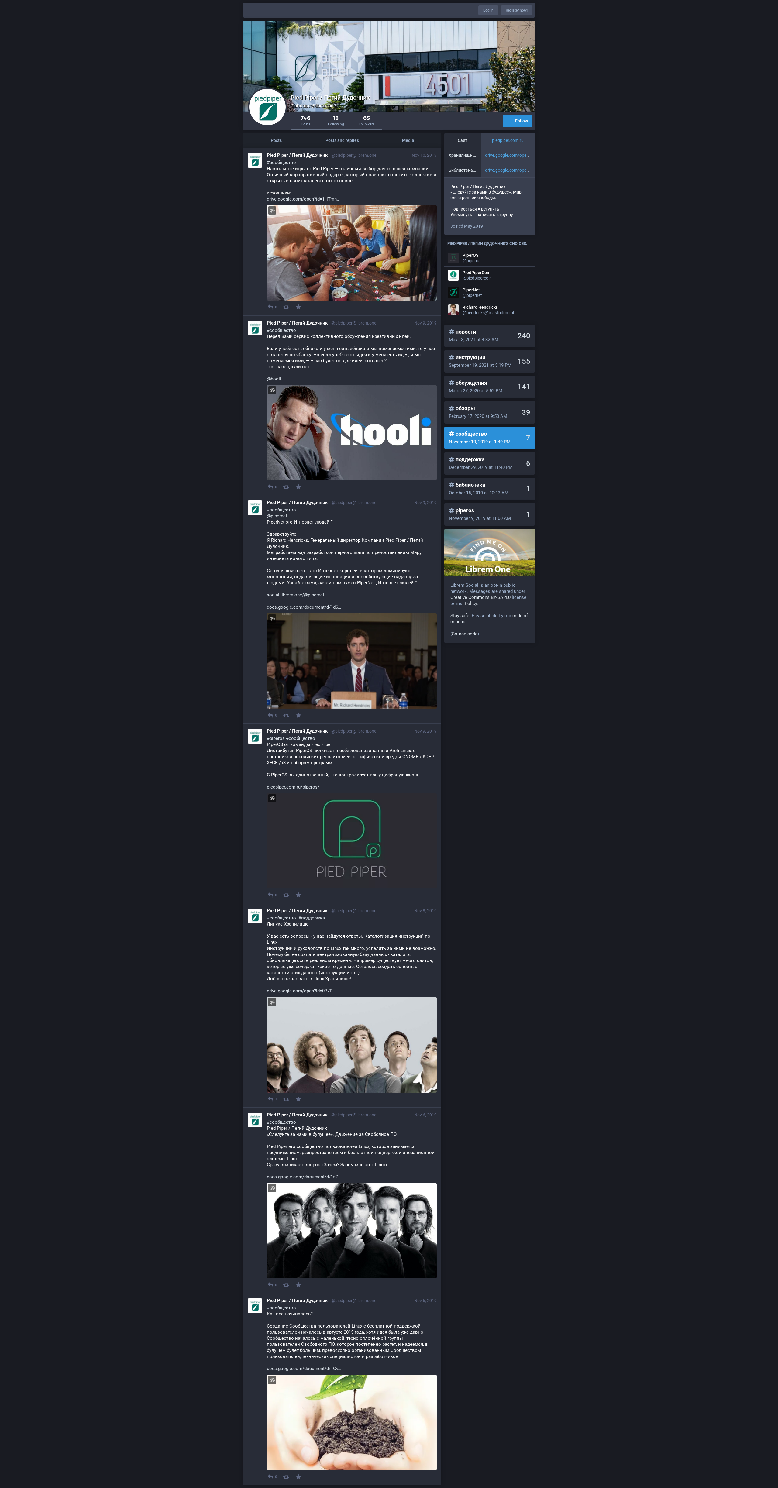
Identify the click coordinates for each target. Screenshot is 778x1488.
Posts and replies (342, 140)
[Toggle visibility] (272, 210)
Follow (521, 121)
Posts (276, 140)
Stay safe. (460, 615)
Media (408, 140)
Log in (488, 10)
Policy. (471, 603)
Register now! (517, 10)
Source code (464, 634)
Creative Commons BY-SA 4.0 (480, 597)
